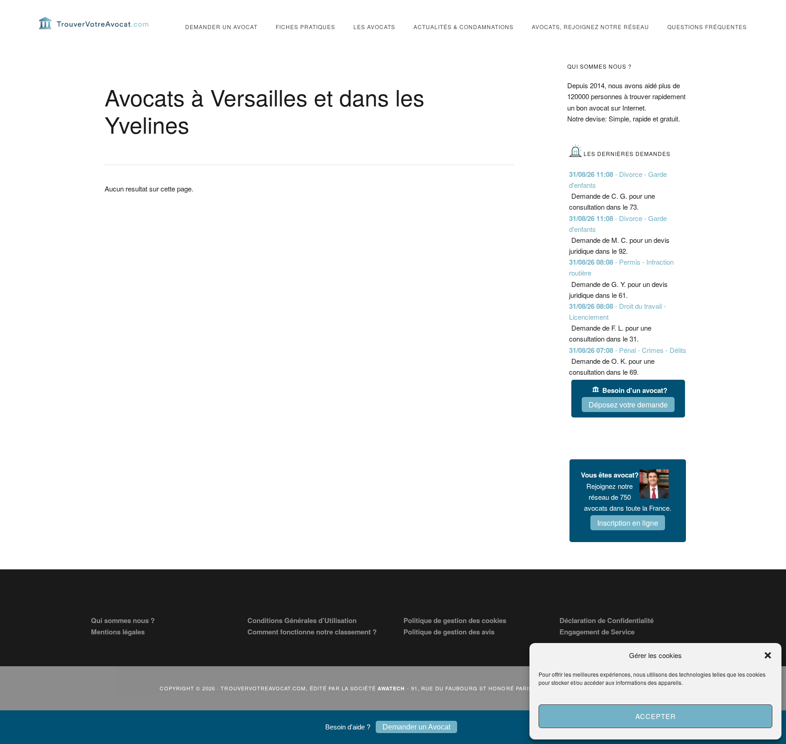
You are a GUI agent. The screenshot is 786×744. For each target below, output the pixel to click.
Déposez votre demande (628, 404)
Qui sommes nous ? (123, 620)
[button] (767, 655)
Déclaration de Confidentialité (606, 620)
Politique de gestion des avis (448, 632)
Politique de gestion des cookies (454, 620)
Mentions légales (118, 632)
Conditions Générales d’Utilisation (302, 620)
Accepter (655, 716)
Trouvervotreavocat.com (93, 22)
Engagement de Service (597, 632)
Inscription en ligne (627, 523)
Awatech (391, 688)
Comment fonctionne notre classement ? (312, 632)
